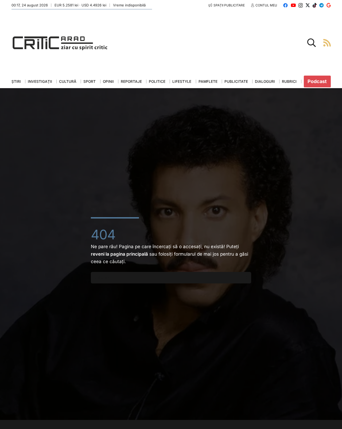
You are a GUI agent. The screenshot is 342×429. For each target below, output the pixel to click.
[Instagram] (300, 5)
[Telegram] (321, 5)
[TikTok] (315, 5)
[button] (311, 42)
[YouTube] (293, 5)
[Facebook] (285, 5)
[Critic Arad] (60, 43)
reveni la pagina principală (119, 254)
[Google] (329, 5)
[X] (307, 5)
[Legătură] (327, 42)
